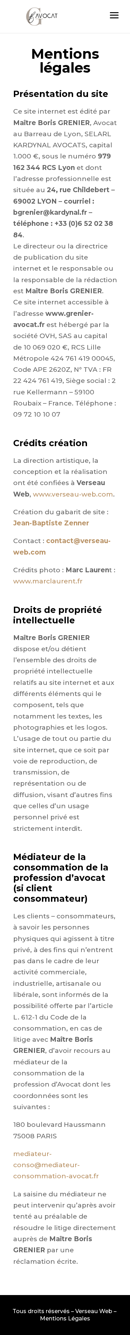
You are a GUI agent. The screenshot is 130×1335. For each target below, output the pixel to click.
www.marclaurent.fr (48, 581)
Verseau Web (93, 1311)
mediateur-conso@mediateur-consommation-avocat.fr (56, 1165)
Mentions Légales (65, 1318)
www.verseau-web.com (73, 494)
